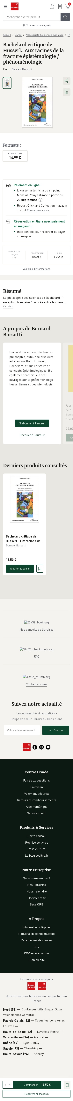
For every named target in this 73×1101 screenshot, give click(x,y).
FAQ (36, 656)
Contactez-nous (36, 684)
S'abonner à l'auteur (32, 423)
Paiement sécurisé (36, 793)
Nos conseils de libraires (37, 629)
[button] (36, 300)
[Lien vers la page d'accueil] (14, 6)
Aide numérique (36, 806)
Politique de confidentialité (36, 934)
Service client (36, 813)
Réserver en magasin (36, 1093)
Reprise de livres (36, 842)
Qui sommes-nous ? (36, 878)
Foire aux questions (36, 780)
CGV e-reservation (36, 953)
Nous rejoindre (36, 891)
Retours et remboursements (36, 800)
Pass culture (36, 849)
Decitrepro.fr (37, 898)
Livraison (36, 787)
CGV (36, 947)
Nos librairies (36, 885)
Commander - (37, 1084)
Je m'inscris (55, 730)
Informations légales (36, 927)
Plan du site (36, 960)
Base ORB (36, 904)
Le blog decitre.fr (36, 855)
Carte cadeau (37, 836)
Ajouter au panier (20, 568)
